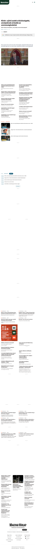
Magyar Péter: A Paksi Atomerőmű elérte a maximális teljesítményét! (21, 129)
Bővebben (18, 186)
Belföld (4, 133)
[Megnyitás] (34, 2)
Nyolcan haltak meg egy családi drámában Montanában (13, 179)
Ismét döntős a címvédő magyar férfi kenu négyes (12, 183)
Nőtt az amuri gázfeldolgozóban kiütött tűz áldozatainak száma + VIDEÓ (22, 123)
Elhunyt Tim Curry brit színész (9, 181)
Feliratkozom (24, 529)
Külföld (4, 127)
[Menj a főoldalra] (4, 2)
